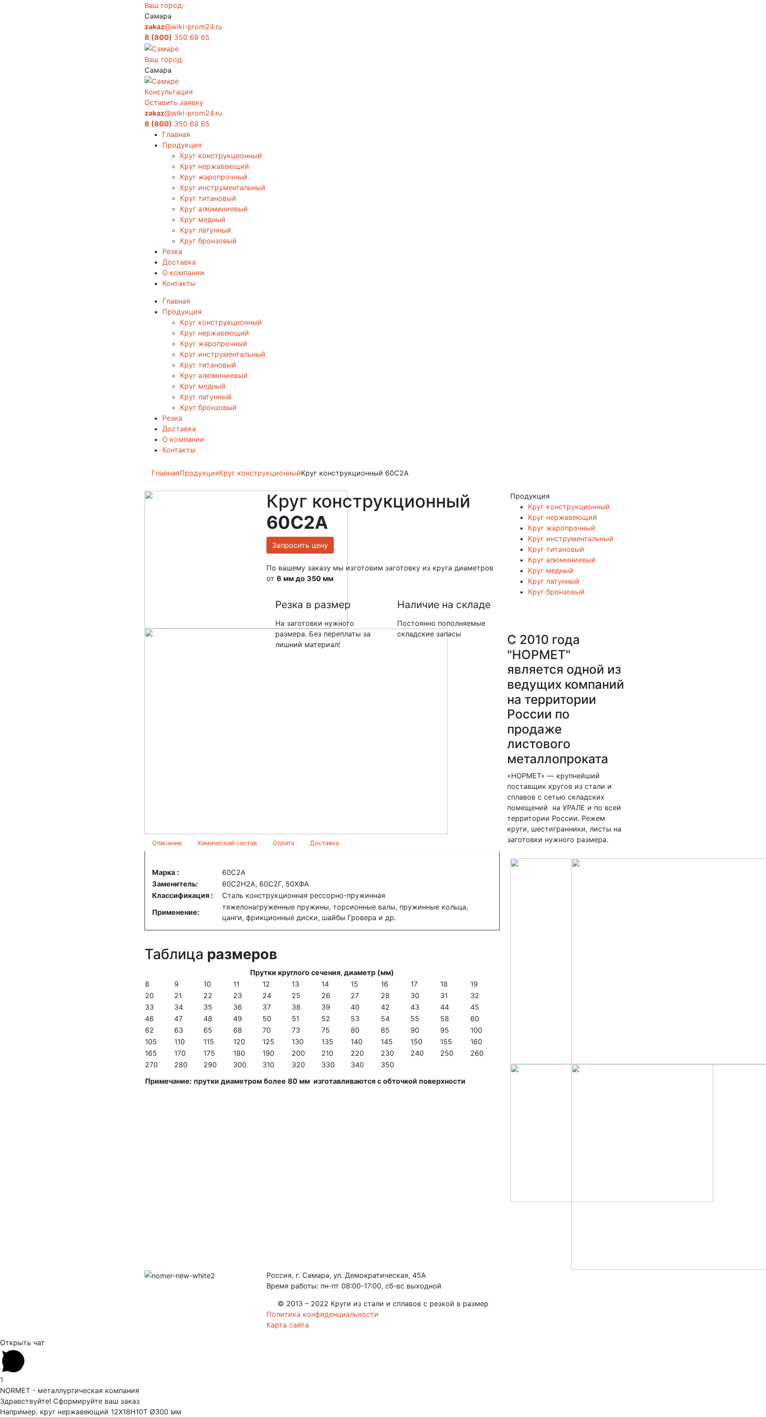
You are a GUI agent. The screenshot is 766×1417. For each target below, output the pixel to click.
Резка (172, 251)
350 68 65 (177, 37)
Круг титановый (208, 198)
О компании (183, 272)
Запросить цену (300, 545)
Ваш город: (164, 5)
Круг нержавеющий (214, 166)
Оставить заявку (174, 102)
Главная (176, 134)
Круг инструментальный (223, 187)
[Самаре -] (162, 47)
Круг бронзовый (208, 240)
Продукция (182, 145)
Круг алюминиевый (214, 208)
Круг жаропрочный (213, 176)
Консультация (169, 91)
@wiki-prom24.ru (183, 26)
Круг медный (203, 219)
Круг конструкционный (221, 155)
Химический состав (227, 843)
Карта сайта (287, 1324)
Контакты (178, 283)
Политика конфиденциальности (322, 1314)
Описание (167, 843)
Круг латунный (205, 230)
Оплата (283, 843)
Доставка (179, 262)
